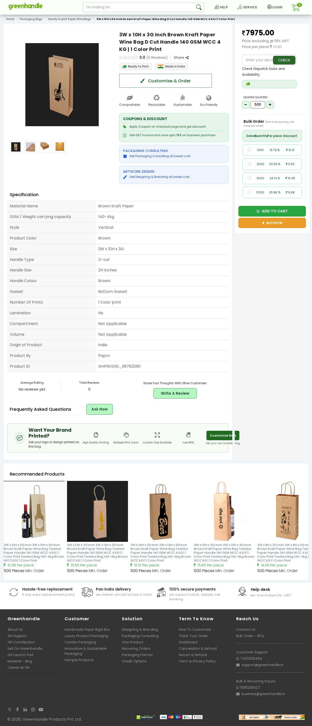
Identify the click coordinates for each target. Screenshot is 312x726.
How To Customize (195, 629)
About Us (15, 629)
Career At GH (19, 667)
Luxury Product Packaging (86, 635)
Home (10, 19)
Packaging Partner (137, 654)
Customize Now (223, 435)
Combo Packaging (80, 642)
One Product (133, 642)
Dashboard (188, 642)
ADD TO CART (274, 211)
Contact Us (245, 629)
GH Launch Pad (20, 654)
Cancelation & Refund (198, 648)
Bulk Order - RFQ (250, 635)
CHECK (284, 60)
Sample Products (79, 660)
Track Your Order (193, 635)
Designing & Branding (140, 629)
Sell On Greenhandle (25, 648)
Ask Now (99, 409)
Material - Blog (20, 661)
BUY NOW (274, 222)
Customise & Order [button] (169, 81)
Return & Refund (193, 654)
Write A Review (175, 393)
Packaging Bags (31, 19)
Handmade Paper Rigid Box (87, 629)
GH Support (17, 635)
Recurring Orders (136, 648)
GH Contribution (21, 642)
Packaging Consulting (140, 635)
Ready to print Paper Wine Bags (69, 19)
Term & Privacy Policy (197, 661)
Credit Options (134, 661)
